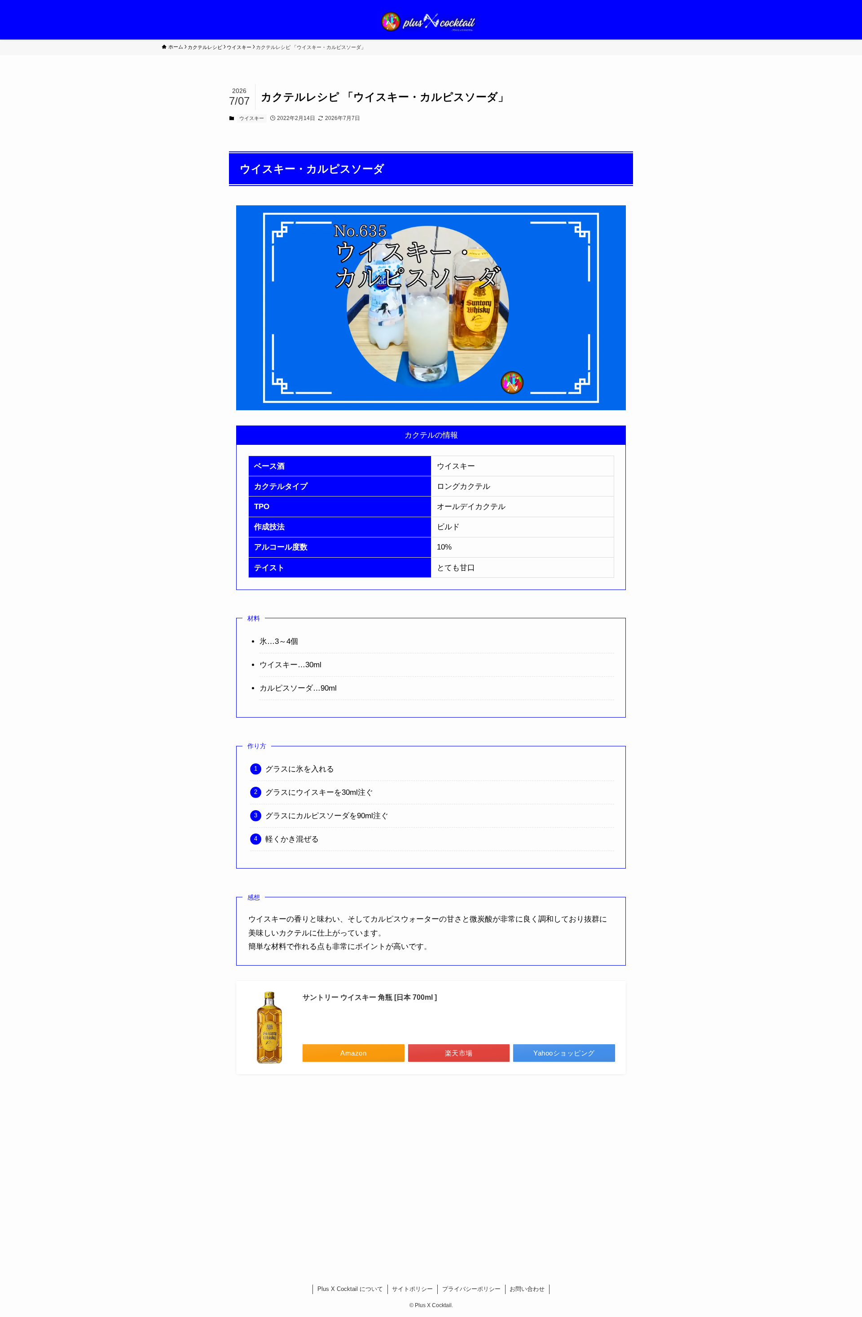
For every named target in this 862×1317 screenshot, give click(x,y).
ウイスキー (251, 118)
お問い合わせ (527, 1289)
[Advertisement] (431, 1168)
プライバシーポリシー (471, 1289)
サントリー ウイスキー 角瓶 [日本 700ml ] (370, 997)
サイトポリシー (412, 1289)
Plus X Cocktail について (350, 1289)
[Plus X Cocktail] (431, 21)
